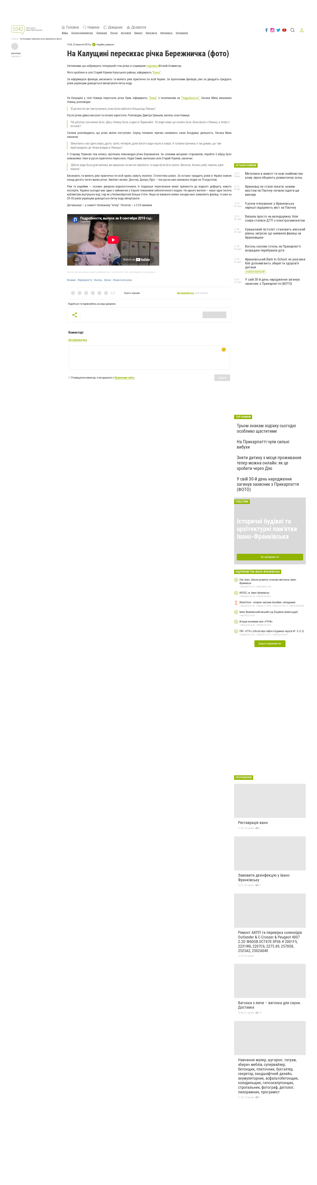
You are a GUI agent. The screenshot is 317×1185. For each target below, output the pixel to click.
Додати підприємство (82, 33)
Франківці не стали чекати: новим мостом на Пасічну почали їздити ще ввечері (272, 190)
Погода (114, 33)
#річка (107, 280)
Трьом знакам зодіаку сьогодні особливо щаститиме (266, 428)
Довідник (115, 27)
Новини (93, 27)
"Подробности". (190, 98)
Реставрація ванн (253, 822)
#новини (71, 280)
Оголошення (182, 33)
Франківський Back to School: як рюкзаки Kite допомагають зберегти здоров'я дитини (275, 263)
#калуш (98, 280)
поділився (152, 66)
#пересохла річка (122, 280)
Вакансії (138, 33)
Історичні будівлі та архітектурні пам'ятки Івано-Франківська (267, 528)
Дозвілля (138, 27)
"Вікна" (156, 72)
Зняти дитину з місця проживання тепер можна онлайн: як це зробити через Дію (269, 463)
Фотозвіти (126, 33)
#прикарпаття (85, 280)
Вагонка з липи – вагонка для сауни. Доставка (269, 1005)
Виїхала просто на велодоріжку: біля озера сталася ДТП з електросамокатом (275, 218)
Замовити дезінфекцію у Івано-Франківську (264, 877)
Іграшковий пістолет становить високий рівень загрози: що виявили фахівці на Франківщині (275, 233)
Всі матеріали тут (270, 557)
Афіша (65, 33)
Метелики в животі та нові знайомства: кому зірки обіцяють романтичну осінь (274, 176)
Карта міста (151, 33)
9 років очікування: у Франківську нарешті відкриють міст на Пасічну (270, 205)
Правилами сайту (124, 377)
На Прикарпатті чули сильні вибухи (263, 444)
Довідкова (101, 33)
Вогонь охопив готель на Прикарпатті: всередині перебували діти (273, 248)
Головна (72, 27)
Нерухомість (166, 33)
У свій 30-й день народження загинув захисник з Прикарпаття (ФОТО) (272, 281)
